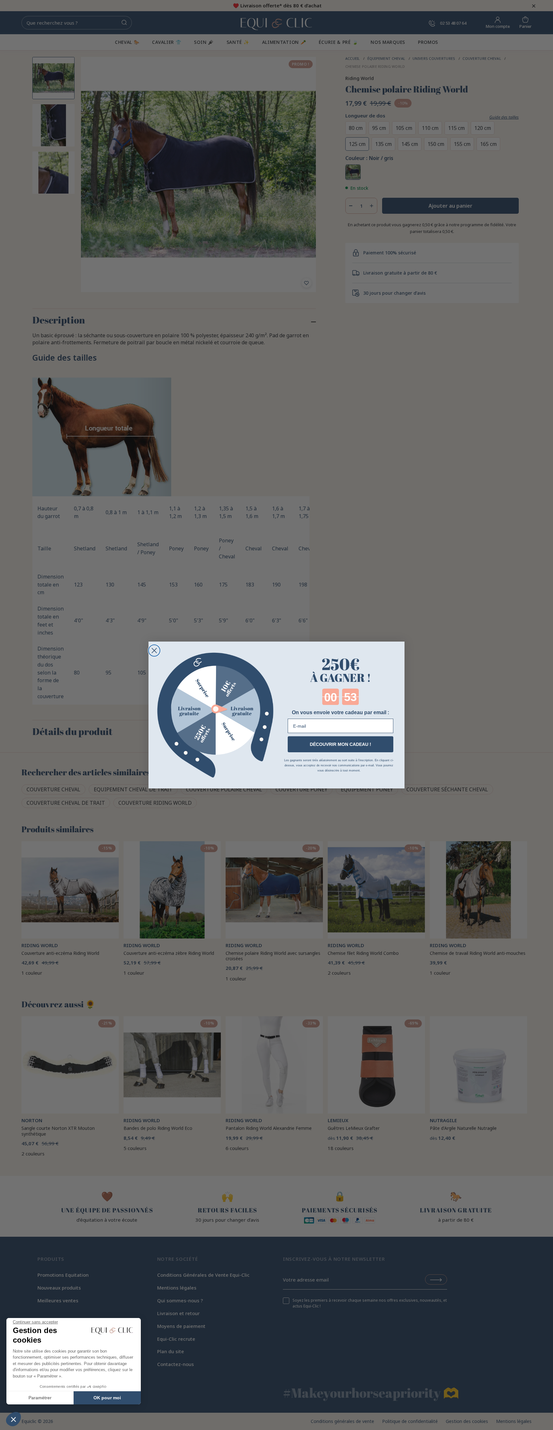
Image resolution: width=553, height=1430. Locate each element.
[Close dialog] (154, 650)
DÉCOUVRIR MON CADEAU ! (340, 744)
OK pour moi (107, 1397)
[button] (13, 1419)
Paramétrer (40, 1397)
